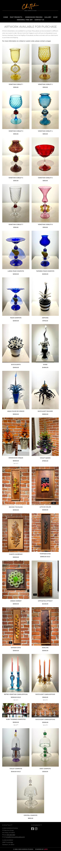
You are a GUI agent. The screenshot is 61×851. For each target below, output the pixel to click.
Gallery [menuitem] (47, 17)
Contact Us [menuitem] (39, 20)
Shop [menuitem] (55, 17)
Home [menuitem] (5, 17)
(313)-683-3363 (11, 835)
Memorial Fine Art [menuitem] (25, 20)
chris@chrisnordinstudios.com (15, 837)
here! (49, 41)
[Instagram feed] (36, 828)
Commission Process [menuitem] (34, 17)
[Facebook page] (32, 828)
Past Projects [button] (16, 17)
